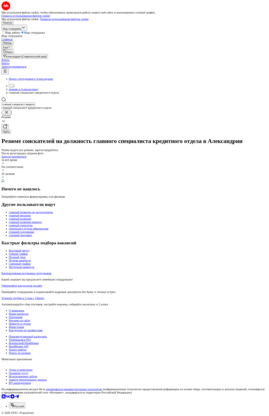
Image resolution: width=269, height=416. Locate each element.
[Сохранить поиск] (5, 127)
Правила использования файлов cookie (64, 19)
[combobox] (18, 104)
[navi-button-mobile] (5, 71)
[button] (5, 60)
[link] (7, 51)
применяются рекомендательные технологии (74, 389)
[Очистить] (6, 113)
